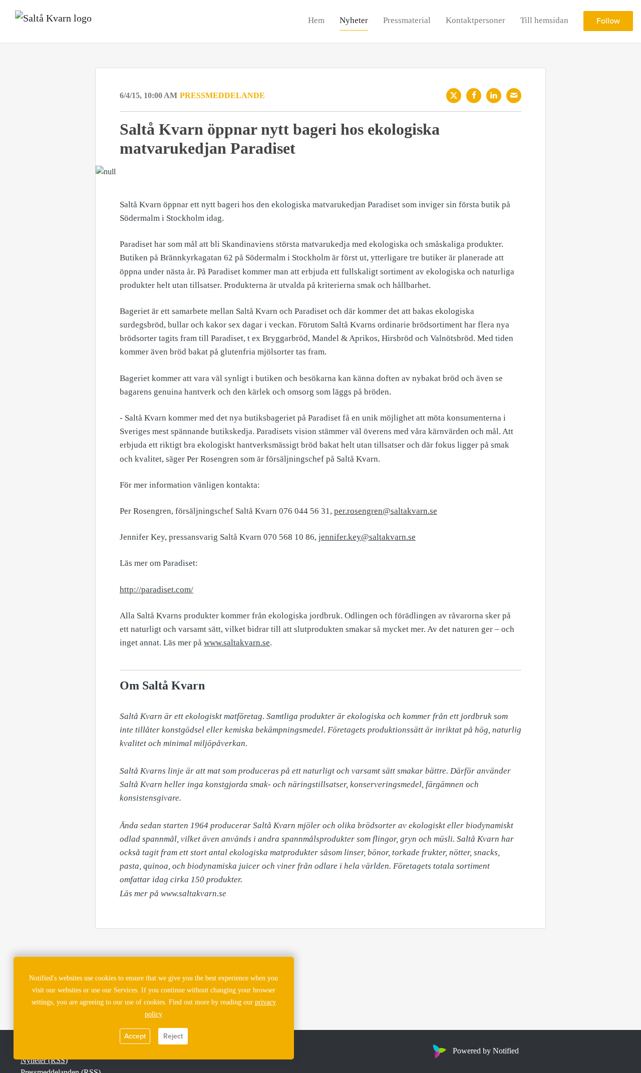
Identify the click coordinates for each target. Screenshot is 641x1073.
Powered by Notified (486, 1050)
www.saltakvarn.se (237, 642)
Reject (173, 1036)
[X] (453, 95)
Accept (135, 1036)
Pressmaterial (407, 21)
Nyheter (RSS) (44, 1060)
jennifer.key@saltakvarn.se (367, 537)
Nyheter (354, 21)
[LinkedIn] (493, 95)
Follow (608, 22)
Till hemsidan (544, 21)
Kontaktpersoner (475, 21)
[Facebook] (473, 95)
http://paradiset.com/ (156, 589)
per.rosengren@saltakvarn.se (385, 511)
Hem (316, 21)
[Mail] (513, 95)
